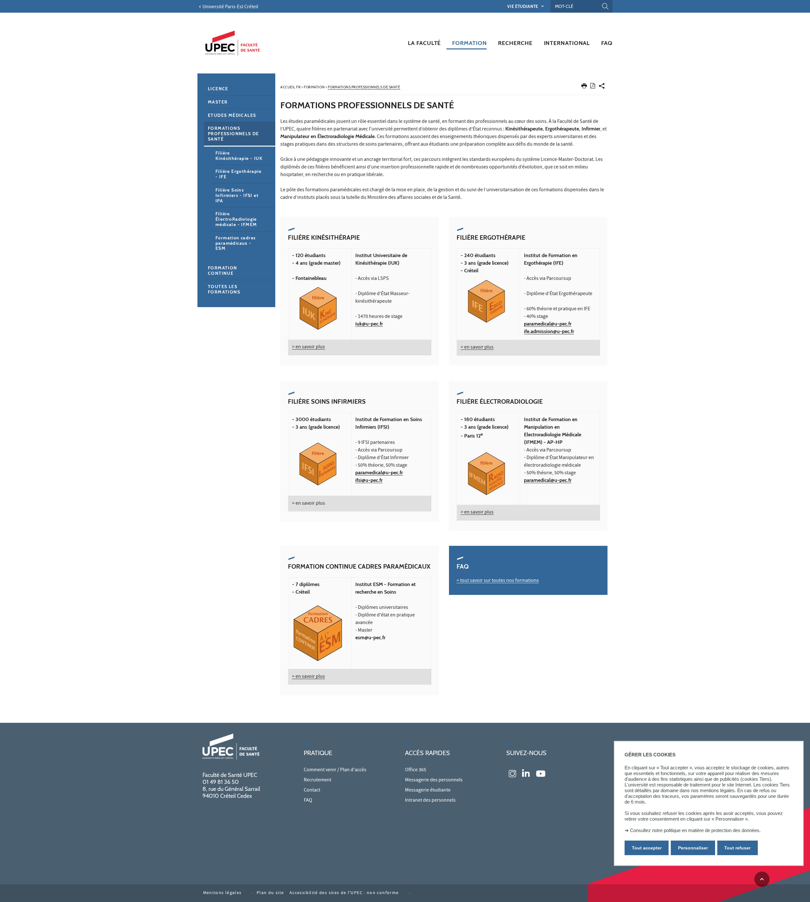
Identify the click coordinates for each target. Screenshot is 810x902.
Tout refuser (737, 847)
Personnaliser (693, 847)
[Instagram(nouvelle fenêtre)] (512, 773)
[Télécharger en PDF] (592, 87)
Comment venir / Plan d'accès (335, 770)
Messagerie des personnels (434, 780)
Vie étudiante (523, 6)
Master (217, 102)
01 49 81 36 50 (220, 782)
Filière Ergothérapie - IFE (238, 174)
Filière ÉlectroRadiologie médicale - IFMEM (236, 219)
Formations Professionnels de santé (233, 133)
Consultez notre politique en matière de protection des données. (695, 830)
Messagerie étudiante (428, 790)
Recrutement (317, 780)
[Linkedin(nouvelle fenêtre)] (526, 773)
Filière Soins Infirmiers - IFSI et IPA (237, 195)
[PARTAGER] (602, 87)
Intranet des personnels (430, 800)
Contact (312, 790)
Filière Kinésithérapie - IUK (239, 155)
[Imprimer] (584, 87)
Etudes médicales (232, 115)
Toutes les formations (224, 289)
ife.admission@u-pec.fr (549, 331)
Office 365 (415, 770)
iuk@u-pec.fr (369, 324)
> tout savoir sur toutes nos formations (498, 581)
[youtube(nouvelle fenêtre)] (541, 773)
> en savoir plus (308, 347)
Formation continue (222, 270)
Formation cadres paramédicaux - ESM (235, 243)
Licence (218, 88)
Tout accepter (647, 847)
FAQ (308, 800)
